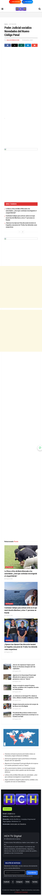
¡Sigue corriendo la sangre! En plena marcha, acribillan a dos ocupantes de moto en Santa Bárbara (26, 687)
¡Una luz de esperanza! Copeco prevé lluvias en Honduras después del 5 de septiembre (24, 666)
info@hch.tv (11, 814)
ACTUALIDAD (12, 24)
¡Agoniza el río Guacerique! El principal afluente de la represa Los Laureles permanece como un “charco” (24, 677)
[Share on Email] (35, 45)
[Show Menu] (2, 9)
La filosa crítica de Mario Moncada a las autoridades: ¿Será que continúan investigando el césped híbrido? (21, 211)
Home (6, 24)
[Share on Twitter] (14, 45)
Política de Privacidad (21, 892)
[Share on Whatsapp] (21, 45)
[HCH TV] (21, 799)
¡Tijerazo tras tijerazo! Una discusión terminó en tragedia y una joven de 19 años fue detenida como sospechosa (21, 225)
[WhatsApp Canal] (40, 448)
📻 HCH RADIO (27, 1)
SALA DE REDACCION (13, 40)
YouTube (34, 882)
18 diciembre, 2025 (27, 40)
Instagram (19, 882)
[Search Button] (40, 9)
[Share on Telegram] (28, 45)
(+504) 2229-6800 (14, 816)
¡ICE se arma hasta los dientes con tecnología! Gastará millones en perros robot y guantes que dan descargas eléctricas (20, 770)
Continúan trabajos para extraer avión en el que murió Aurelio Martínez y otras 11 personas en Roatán (20, 218)
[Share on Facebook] (7, 45)
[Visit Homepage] (20, 9)
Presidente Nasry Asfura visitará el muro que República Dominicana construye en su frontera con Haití (25, 714)
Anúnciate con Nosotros (18, 824)
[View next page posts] (22, 232)
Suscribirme (32, 873)
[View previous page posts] (19, 232)
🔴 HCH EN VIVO (15, 1)
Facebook (6, 882)
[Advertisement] (21, 14)
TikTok (27, 882)
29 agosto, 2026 (9, 578)
